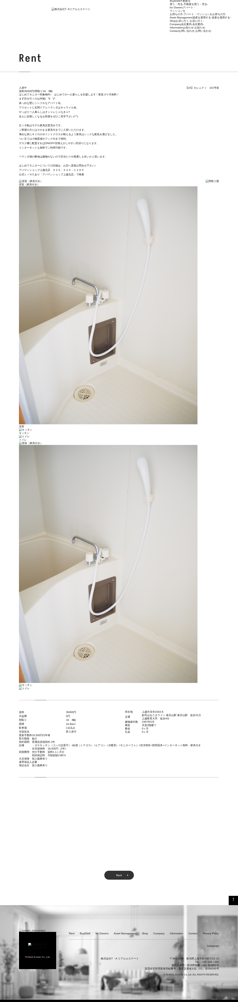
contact (41, 930)
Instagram (213, 945)
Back (119, 875)
